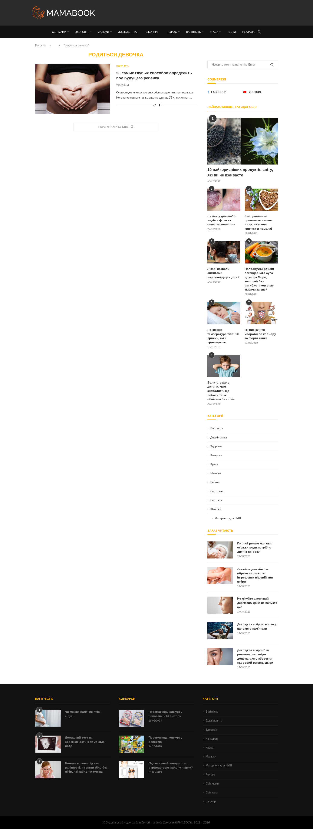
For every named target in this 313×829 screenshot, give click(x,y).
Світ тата (216, 500)
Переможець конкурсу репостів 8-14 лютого (165, 714)
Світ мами (216, 491)
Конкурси (216, 455)
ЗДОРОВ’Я (81, 31)
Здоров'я (216, 446)
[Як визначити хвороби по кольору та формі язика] (261, 313)
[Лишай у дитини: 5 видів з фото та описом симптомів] (224, 200)
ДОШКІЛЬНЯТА (127, 31)
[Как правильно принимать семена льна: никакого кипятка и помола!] (261, 200)
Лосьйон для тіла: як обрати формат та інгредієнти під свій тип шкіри (255, 575)
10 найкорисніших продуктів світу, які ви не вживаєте (240, 172)
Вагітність (216, 428)
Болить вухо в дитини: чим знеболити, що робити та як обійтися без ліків (221, 391)
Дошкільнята (218, 437)
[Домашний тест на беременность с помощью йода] (48, 744)
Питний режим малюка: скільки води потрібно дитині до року (254, 547)
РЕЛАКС (172, 31)
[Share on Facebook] (159, 105)
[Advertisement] (199, 12)
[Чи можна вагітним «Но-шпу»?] (48, 718)
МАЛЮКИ (103, 31)
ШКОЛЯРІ (152, 31)
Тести (231, 31)
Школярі (215, 509)
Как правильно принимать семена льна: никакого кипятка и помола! (259, 222)
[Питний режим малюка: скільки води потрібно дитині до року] (220, 549)
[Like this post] (154, 105)
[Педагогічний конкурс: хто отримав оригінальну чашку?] (131, 769)
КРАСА (214, 31)
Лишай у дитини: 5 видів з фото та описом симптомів (221, 220)
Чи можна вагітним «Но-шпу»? (83, 714)
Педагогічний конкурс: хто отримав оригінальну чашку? (171, 765)
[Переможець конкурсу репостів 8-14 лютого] (131, 718)
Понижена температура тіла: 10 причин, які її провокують (223, 336)
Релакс (215, 482)
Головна (40, 45)
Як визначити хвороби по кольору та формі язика (260, 334)
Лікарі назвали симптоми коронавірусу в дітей (223, 273)
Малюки (215, 473)
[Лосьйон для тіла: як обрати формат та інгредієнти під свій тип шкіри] (220, 575)
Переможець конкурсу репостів (165, 739)
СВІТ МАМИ (59, 31)
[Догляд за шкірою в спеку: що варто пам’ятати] (220, 630)
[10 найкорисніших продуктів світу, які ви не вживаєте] (242, 141)
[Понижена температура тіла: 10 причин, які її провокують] (224, 313)
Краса (214, 464)
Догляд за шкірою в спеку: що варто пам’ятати (257, 626)
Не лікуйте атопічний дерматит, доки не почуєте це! (257, 603)
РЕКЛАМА (248, 31)
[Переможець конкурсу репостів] (131, 744)
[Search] (259, 32)
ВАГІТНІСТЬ (193, 31)
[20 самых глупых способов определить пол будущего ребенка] (72, 89)
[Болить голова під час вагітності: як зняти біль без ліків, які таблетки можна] (48, 769)
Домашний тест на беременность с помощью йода (85, 741)
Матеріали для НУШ (228, 518)
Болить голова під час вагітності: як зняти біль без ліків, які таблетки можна (86, 767)
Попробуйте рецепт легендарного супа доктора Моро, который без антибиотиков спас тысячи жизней (259, 279)
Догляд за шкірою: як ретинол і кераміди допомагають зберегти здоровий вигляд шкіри (255, 656)
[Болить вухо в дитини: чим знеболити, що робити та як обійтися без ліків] (224, 366)
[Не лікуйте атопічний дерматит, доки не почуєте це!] (220, 605)
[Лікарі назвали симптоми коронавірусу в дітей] (224, 252)
